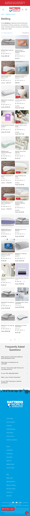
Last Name (6, 247)
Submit (15, 271)
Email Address (7, 253)
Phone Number (7, 259)
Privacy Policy (14, 276)
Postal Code (6, 265)
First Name (6, 241)
